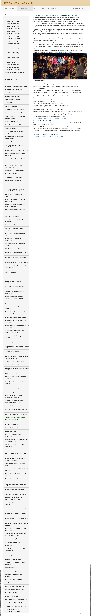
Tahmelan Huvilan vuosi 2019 (13, 177)
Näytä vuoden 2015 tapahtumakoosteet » (13, 610)
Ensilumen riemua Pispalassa (13, 559)
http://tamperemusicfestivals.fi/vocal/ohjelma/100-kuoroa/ (49, 118)
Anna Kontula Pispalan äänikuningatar (15, 599)
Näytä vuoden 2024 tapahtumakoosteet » (13, 27)
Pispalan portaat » (79, 8)
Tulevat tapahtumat (10, 8)
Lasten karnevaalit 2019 (11, 216)
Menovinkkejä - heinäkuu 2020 (13, 124)
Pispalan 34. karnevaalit (11, 596)
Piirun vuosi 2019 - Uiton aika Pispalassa (16, 158)
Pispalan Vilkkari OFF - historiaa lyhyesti (16, 150)
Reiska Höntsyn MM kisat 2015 (13, 603)
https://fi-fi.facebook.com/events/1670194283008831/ (48, 136)
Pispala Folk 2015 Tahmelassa (13, 593)
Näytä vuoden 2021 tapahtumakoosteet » (13, 42)
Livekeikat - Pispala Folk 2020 (13, 121)
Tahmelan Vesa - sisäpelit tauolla (14, 109)
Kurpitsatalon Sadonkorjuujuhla (13, 579)
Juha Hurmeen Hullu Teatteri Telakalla (15, 450)
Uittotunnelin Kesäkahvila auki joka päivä (16, 405)
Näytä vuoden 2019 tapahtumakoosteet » (13, 53)
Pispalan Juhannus (10, 545)
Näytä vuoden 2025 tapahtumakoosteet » (13, 22)
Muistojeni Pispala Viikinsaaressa (14, 589)
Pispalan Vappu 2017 (10, 431)
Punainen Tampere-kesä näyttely (14, 586)
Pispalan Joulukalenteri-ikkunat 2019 (15, 209)
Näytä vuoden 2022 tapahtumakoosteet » (13, 37)
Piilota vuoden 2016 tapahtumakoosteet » (13, 68)
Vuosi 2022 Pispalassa (11, 103)
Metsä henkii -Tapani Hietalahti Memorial (16, 248)
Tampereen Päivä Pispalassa (13, 180)
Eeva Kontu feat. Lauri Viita (12, 542)
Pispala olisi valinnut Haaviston (13, 82)
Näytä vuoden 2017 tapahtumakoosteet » (13, 63)
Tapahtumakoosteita (25, 8)
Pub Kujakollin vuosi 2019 (12, 162)
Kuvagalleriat (52, 8)
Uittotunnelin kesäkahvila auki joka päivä (16, 494)
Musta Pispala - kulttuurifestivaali (14, 170)
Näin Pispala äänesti (10, 106)
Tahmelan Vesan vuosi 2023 (12, 79)
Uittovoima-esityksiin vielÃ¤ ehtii (13, 365)
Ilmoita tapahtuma (40, 8)
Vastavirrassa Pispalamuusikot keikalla (15, 361)
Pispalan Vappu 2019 (10, 225)
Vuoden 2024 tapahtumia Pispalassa (15, 99)
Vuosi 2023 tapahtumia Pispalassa (14, 72)
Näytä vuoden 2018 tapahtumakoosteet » (13, 58)
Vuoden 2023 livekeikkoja (12, 76)
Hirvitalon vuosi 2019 (10, 128)
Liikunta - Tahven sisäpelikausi (13, 141)
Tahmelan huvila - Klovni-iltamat (13, 89)
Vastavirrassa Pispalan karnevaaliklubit (15, 317)
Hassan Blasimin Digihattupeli (13, 539)
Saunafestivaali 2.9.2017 (11, 373)
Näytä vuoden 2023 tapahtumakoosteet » (13, 32)
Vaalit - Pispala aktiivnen (11, 92)
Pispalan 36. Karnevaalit (11, 428)
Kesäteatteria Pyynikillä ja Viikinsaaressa (16, 392)
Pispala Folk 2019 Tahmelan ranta (14, 174)
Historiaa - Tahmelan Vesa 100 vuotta (15, 113)
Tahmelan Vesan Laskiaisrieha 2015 (15, 606)
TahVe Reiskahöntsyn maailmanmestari (16, 86)
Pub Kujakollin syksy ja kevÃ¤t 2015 (15, 571)
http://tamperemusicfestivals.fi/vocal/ (61, 52)
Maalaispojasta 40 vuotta (12, 567)
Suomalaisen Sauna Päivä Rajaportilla (15, 414)
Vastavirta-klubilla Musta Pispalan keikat (16, 262)
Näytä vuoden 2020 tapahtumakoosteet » (13, 47)
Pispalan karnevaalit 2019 (12, 213)
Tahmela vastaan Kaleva (11, 582)
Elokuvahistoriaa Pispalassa (12, 96)
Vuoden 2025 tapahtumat (12, 18)
